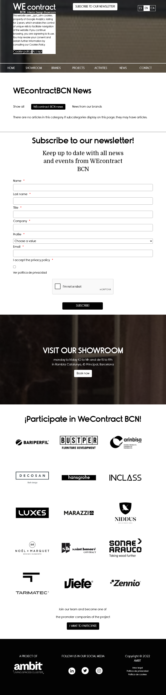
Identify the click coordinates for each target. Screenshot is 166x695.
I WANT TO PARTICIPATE (83, 626)
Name (17, 181)
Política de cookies (137, 674)
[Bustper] (79, 445)
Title (15, 207)
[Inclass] (125, 480)
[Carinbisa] (125, 445)
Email (16, 247)
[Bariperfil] (32, 445)
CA (152, 8)
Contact (145, 68)
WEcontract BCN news (48, 106)
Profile (17, 234)
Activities (101, 68)
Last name (20, 194)
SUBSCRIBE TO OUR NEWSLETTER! (95, 6)
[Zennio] (125, 586)
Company (20, 221)
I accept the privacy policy (31, 260)
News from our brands (87, 106)
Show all (18, 106)
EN (147, 8)
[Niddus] (125, 515)
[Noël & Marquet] (32, 551)
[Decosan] (32, 480)
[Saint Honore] (79, 551)
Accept (37, 51)
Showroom (34, 68)
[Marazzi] (79, 515)
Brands (56, 68)
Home (11, 68)
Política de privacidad (137, 671)
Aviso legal (137, 667)
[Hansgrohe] (79, 480)
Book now (83, 373)
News (123, 68)
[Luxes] (32, 515)
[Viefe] (79, 586)
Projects (78, 68)
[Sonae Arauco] (125, 551)
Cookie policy (22, 51)
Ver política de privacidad (30, 272)
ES (141, 8)
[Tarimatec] (32, 586)
